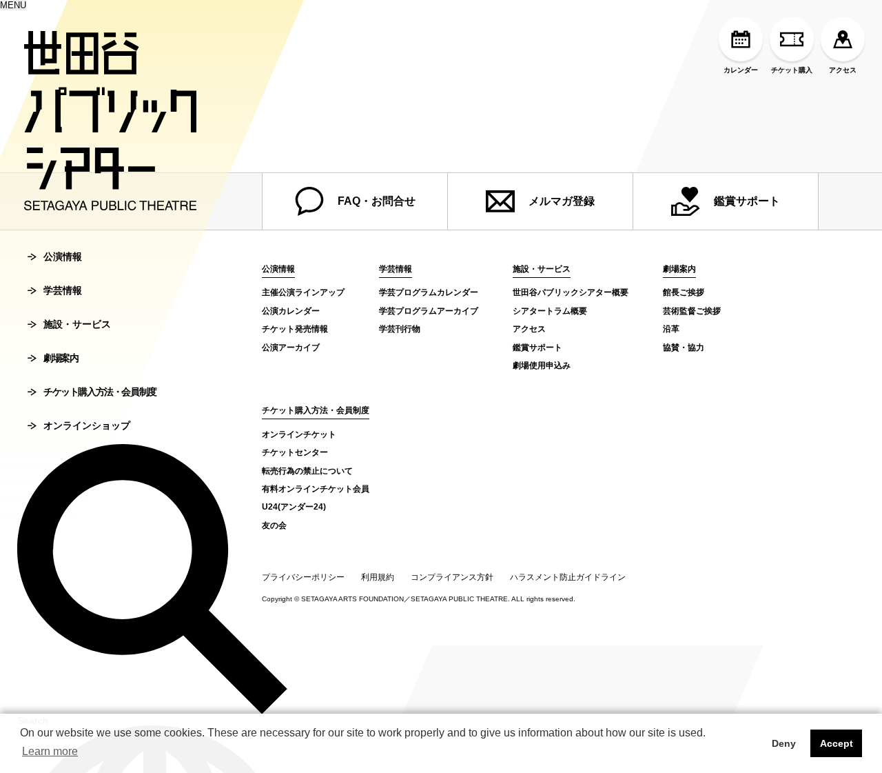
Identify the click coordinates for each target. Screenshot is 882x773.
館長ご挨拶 (683, 292)
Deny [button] (784, 743)
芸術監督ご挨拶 (692, 311)
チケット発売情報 (295, 329)
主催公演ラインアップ (303, 292)
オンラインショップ (86, 425)
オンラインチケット (299, 434)
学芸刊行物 (399, 329)
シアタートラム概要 (550, 311)
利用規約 (377, 577)
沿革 (671, 329)
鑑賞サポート (747, 201)
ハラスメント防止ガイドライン (568, 577)
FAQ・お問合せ (377, 201)
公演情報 (62, 256)
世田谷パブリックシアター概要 (570, 292)
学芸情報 (62, 290)
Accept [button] (836, 743)
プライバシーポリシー (303, 577)
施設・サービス (77, 324)
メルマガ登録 (562, 201)
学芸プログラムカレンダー (428, 292)
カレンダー (741, 70)
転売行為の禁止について (307, 471)
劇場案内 (60, 357)
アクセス (843, 70)
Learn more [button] (50, 751)
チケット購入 (791, 70)
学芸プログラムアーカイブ (428, 311)
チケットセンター (295, 452)
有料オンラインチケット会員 (315, 489)
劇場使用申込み (542, 365)
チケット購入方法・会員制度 (99, 391)
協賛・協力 (683, 347)
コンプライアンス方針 (452, 577)
